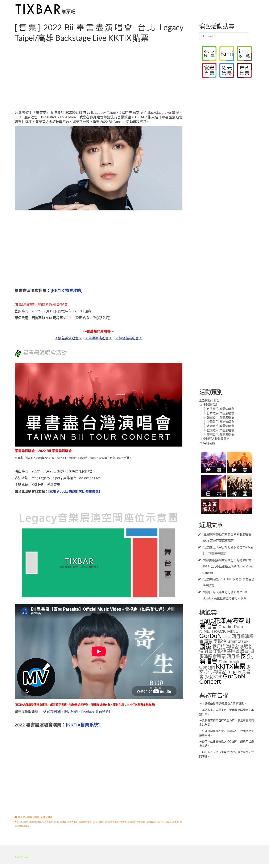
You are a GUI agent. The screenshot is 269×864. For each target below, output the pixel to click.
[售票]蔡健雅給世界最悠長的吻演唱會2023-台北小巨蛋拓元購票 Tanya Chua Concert (227, 566)
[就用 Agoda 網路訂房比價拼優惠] (74, 491)
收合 (216, 400)
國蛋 (205, 645)
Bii (106, 822)
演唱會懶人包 (153, 822)
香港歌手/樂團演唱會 (220, 426)
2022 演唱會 (60, 822)
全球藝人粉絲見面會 (216, 438)
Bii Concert (98, 822)
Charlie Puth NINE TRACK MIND (221, 629)
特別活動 (209, 443)
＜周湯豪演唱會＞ (98, 338)
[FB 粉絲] (71, 711)
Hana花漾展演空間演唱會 (224, 623)
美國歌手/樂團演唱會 (220, 434)
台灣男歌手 (72, 822)
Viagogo (141, 822)
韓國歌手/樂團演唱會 (220, 417)
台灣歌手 (132, 822)
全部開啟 (205, 400)
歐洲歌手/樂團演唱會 (220, 430)
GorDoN (210, 635)
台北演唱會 (47, 822)
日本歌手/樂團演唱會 (220, 413)
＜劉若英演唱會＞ (68, 338)
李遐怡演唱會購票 (231, 651)
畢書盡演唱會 (85, 822)
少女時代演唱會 (225, 669)
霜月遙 (233, 656)
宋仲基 (227, 637)
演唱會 (123, 822)
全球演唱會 (46, 817)
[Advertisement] (104, 76)
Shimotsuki (238, 641)
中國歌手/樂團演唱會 (220, 421)
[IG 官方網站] (51, 711)
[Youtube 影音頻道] (95, 711)
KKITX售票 (230, 666)
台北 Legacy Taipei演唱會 (28, 822)
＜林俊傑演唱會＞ (128, 338)
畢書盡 (175, 822)
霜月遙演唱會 (225, 646)
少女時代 (213, 676)
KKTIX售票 (166, 822)
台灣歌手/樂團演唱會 (28, 817)
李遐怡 (220, 641)
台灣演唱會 (113, 822)
